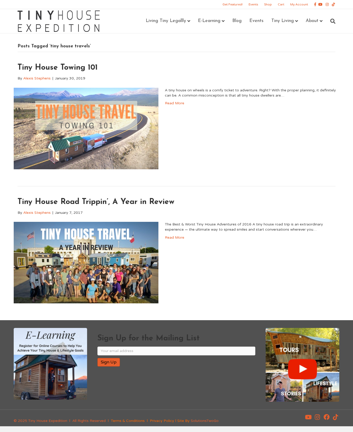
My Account (299, 4)
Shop (268, 4)
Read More (174, 103)
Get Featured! (232, 4)
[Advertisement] (157, 387)
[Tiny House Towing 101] (86, 128)
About (312, 21)
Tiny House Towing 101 (58, 68)
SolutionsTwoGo (205, 421)
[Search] (330, 21)
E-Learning (209, 21)
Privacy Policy (162, 421)
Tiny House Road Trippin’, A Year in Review (96, 202)
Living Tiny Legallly (166, 21)
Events (253, 4)
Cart (281, 4)
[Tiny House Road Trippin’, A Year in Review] (86, 262)
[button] (308, 417)
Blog (237, 21)
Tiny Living (282, 21)
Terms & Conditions (128, 421)
